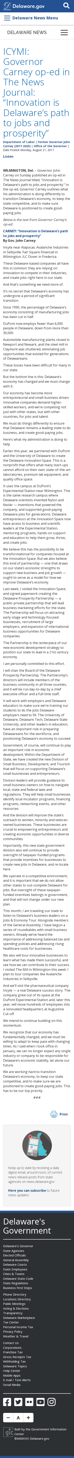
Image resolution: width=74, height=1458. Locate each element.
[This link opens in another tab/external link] (7, 6)
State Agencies (13, 1251)
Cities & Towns (13, 1274)
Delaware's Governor (18, 1246)
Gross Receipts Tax (17, 1357)
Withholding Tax (14, 1361)
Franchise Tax (13, 1352)
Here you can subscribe (27, 1190)
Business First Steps (17, 1288)
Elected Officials (14, 1255)
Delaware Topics (15, 1366)
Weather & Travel (15, 1336)
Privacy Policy (12, 1331)
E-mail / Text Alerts (17, 1380)
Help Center (11, 1371)
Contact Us (11, 1343)
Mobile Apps (12, 1375)
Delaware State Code (18, 1278)
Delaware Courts (15, 1264)
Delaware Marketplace (19, 1318)
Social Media (11, 1385)
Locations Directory (17, 1299)
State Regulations (15, 1283)
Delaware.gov (39, 1438)
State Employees (15, 1269)
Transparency (13, 1313)
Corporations (12, 1347)
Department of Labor (19, 142)
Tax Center (11, 1322)
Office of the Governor (50, 146)
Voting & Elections (16, 1308)
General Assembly (16, 1260)
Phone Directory (14, 1294)
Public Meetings (14, 1304)
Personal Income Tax (18, 1327)
